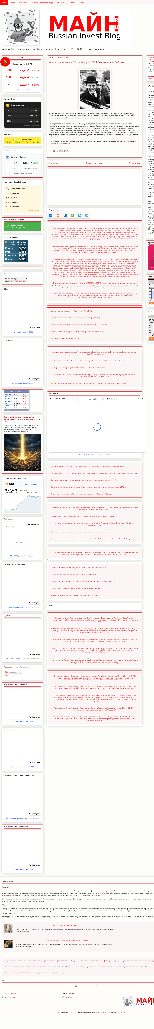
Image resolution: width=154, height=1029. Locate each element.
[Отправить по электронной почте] (58, 151)
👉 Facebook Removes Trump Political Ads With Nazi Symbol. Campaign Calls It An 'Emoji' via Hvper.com (88, 383)
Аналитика (60, 3)
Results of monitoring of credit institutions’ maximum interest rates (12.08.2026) (79, 325)
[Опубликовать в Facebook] (65, 151)
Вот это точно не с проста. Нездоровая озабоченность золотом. (65, 941)
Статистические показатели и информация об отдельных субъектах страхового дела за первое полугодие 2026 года (94, 473)
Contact (12, 3)
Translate (21, 282)
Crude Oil (8, 394)
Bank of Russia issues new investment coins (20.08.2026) (71, 311)
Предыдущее (134, 163)
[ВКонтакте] (50, 215)
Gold (6, 403)
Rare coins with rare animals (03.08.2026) (65, 339)
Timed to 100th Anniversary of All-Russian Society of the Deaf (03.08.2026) (77, 332)
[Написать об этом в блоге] (60, 151)
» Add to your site (24, 409)
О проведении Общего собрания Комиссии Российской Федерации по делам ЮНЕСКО (83, 516)
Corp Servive (23, 3)
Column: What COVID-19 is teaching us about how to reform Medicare (75, 588)
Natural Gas (9, 396)
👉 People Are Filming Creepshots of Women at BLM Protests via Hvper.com (78, 368)
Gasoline (8, 399)
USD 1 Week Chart (31, 484)
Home (4, 3)
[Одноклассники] (58, 215)
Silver (7, 406)
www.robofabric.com (103, 1012)
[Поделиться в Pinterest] (67, 151)
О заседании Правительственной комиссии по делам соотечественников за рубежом (82, 532)
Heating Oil (8, 401)
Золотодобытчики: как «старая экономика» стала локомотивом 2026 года (22, 419)
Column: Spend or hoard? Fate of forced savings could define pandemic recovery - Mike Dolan (84, 581)
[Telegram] (86, 215)
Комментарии (12, 676)
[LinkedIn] (65, 215)
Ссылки (81, 3)
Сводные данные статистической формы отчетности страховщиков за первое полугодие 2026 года (87, 466)
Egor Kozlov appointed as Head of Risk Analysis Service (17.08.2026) (75, 318)
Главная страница (94, 163)
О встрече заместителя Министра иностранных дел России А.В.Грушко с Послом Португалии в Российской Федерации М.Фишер (94, 524)
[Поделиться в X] (63, 151)
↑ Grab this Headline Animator (90, 988)
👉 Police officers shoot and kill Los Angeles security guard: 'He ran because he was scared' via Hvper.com (88, 361)
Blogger (122, 1012)
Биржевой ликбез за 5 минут (42, 3)
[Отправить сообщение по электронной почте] (54, 151)
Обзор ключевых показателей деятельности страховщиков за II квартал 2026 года (81, 494)
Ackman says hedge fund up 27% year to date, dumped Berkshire (74, 595)
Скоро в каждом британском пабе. (64, 925)
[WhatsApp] (72, 215)
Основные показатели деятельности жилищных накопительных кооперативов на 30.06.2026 (84, 480)
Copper (7, 408)
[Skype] (79, 215)
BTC (11, 484)
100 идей (71, 3)
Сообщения (12, 672)
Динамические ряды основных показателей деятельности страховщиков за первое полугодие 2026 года (89, 487)
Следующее (54, 163)
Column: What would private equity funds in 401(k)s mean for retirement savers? (79, 568)
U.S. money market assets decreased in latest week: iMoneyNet (73, 574)
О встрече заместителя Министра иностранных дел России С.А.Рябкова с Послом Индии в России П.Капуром (91, 539)
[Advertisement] (94, 187)
